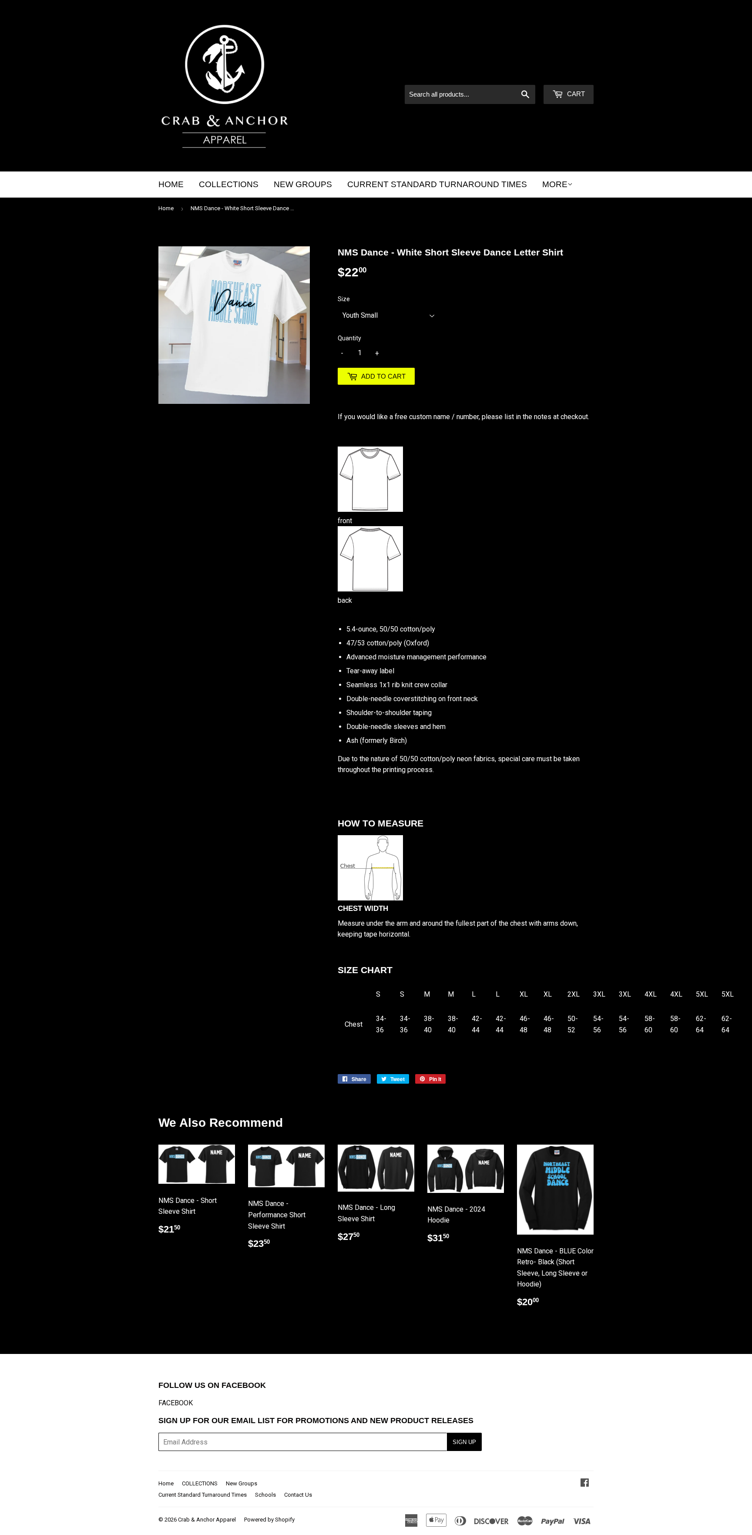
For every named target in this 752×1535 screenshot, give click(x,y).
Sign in (519, 73)
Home (171, 184)
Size (344, 299)
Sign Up (464, 1442)
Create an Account (568, 73)
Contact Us (298, 1494)
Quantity (349, 338)
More (554, 184)
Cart (575, 93)
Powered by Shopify (269, 1519)
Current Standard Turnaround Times (437, 184)
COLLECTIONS (228, 184)
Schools (265, 1494)
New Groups (303, 184)
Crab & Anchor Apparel (207, 1519)
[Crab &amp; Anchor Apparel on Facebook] (584, 1483)
